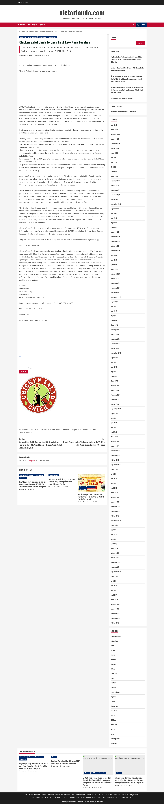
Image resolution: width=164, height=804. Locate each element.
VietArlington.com (112, 797)
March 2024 (114, 176)
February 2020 (115, 274)
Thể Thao (113, 720)
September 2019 (116, 297)
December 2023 (115, 190)
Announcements (116, 636)
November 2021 (115, 241)
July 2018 (113, 362)
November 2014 (115, 567)
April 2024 (114, 171)
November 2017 (115, 399)
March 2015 (114, 548)
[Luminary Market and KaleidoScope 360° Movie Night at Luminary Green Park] (66, 756)
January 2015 (115, 558)
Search (113, 37)
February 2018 (115, 385)
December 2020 (116, 250)
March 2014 (114, 599)
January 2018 (115, 390)
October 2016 (115, 460)
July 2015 (113, 530)
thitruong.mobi (85, 797)
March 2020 (114, 269)
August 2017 (114, 413)
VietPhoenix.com (38, 797)
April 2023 (114, 227)
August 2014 (114, 576)
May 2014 (113, 590)
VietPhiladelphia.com (63, 795)
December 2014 (115, 562)
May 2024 (114, 167)
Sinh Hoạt (114, 711)
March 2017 (114, 437)
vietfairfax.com (126, 797)
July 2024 (114, 157)
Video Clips (114, 743)
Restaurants (42, 37)
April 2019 (114, 320)
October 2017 (115, 404)
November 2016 (115, 455)
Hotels (113, 669)
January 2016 (115, 502)
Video (143, 25)
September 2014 (116, 572)
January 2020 (115, 278)
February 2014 (115, 604)
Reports (113, 697)
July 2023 (114, 213)
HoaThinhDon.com (102, 795)
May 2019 (113, 316)
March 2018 (114, 381)
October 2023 (115, 199)
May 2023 (114, 223)
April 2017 (114, 432)
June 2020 (114, 260)
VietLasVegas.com (131, 795)
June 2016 (114, 478)
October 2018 (115, 348)
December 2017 (115, 395)
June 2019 (114, 311)
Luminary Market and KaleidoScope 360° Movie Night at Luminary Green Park (65, 762)
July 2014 (113, 581)
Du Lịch (113, 650)
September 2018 (116, 353)
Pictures (113, 687)
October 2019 (115, 292)
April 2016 (114, 488)
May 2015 (113, 539)
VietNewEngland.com (32, 795)
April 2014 (114, 595)
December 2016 (115, 451)
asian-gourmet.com (62, 797)
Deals (112, 645)
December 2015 (115, 506)
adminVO (23, 489)
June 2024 (114, 162)
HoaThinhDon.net (98, 797)
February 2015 (115, 553)
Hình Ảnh (113, 664)
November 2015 (115, 511)
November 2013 (115, 618)
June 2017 (114, 423)
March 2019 (114, 325)
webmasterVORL (26, 55)
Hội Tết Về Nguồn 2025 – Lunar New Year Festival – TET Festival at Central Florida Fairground (91, 496)
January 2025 (115, 139)
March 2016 (114, 492)
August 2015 (114, 525)
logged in (32, 461)
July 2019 (113, 306)
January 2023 (115, 232)
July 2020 (114, 255)
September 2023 (116, 204)
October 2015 (115, 516)
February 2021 (115, 246)
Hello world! (132, 111)
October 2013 (115, 623)
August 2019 (114, 302)
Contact (42, 25)
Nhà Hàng (23, 37)
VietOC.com (49, 797)
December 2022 (115, 236)
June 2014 (114, 586)
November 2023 (115, 195)
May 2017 (113, 427)
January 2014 (115, 609)
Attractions (23, 475)
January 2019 (115, 334)
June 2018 (114, 367)
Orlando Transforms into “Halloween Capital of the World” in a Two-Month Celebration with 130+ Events (84, 442)
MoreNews (89, 802)
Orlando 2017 (21, 25)
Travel (112, 734)
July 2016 (113, 474)
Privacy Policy (32, 25)
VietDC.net (90, 795)
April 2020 (114, 264)
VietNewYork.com (47, 795)
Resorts (113, 701)
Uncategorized (52, 37)
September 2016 (116, 465)
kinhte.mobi (74, 797)
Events (31, 475)
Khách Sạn (114, 673)
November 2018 (115, 344)
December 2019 (115, 283)
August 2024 (115, 153)
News (112, 678)
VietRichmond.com (117, 795)
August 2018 (114, 357)
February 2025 (115, 134)
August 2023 (115, 209)
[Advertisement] (33, 90)
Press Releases (32, 37)
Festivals (113, 659)
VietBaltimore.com (78, 795)
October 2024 (115, 148)
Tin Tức (113, 729)
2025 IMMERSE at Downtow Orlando (121, 98)
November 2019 (115, 288)
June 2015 (114, 534)
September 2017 (116, 409)
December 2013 (115, 613)
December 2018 (115, 339)
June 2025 (114, 125)
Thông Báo (23, 477)
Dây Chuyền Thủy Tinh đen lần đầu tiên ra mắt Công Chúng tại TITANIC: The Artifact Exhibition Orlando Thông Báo (32, 484)
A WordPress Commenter (119, 111)
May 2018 (113, 371)
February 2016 (115, 497)
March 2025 (114, 129)
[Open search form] (133, 25)
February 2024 (115, 181)
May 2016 (113, 483)
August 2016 (114, 469)
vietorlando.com (82, 12)
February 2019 (115, 330)
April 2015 (114, 544)
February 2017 (115, 441)
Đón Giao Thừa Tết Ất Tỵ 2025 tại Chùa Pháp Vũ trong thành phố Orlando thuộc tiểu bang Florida (61, 481)
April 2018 (114, 376)
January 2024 (115, 185)
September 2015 (116, 520)
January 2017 (115, 446)
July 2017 (113, 418)
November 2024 (115, 143)
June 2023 (114, 218)
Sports (113, 715)
